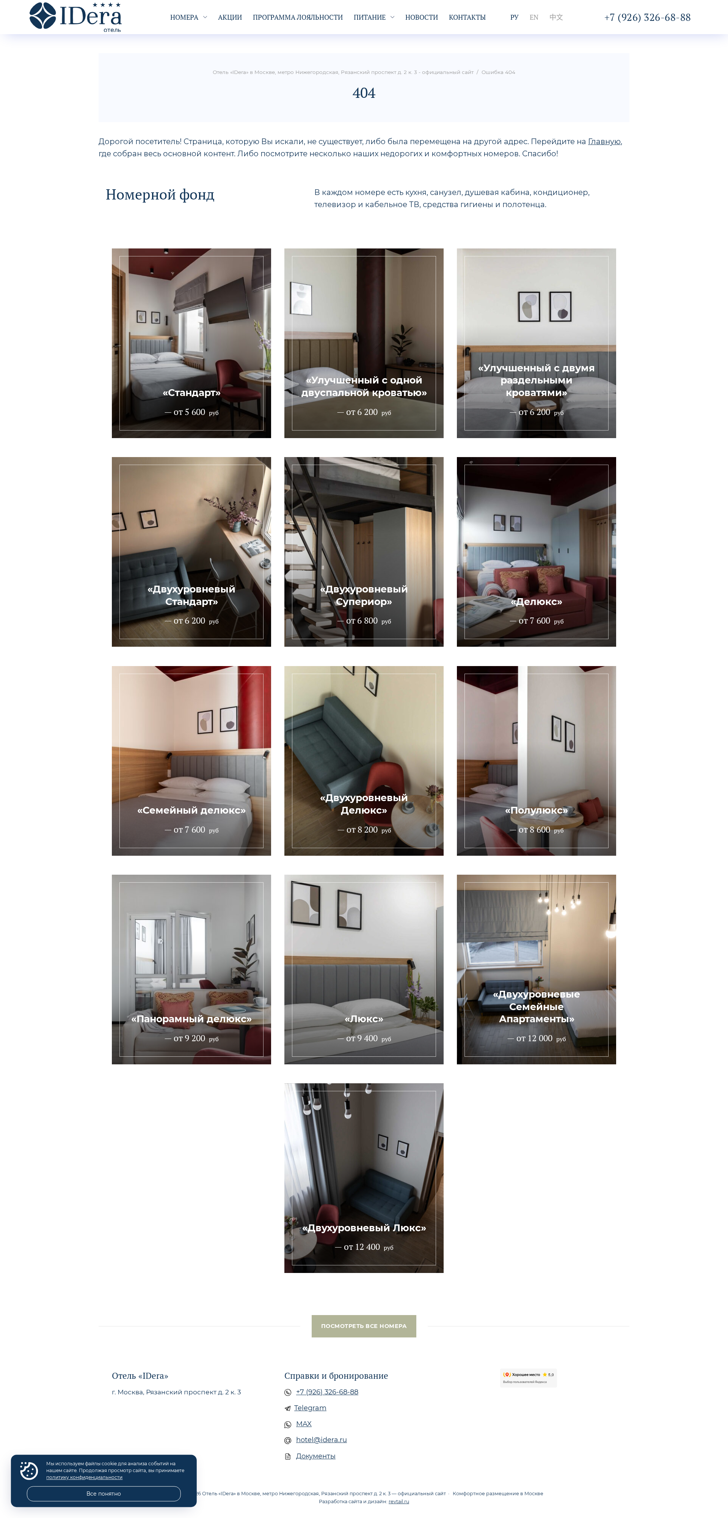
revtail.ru (399, 1501)
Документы (316, 1456)
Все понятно (103, 1493)
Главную (604, 141)
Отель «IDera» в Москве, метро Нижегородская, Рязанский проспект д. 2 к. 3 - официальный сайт (86, 17)
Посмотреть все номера (364, 1326)
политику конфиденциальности (84, 1477)
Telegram (310, 1408)
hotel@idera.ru (321, 1440)
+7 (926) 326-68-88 (327, 1392)
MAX (304, 1424)
